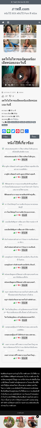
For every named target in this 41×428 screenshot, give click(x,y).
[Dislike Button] (10, 96)
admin (21, 92)
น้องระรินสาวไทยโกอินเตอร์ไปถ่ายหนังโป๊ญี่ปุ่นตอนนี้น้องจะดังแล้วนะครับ (8, 137)
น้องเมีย (29, 122)
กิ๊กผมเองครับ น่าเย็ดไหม (35, 137)
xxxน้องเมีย (15, 122)
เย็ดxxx (4, 125)
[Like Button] (3, 96)
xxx (9, 122)
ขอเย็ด (22, 122)
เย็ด (34, 122)
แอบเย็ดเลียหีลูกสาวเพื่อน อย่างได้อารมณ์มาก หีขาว (22, 229)
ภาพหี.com (20, 9)
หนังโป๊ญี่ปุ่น (14, 119)
